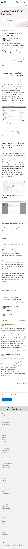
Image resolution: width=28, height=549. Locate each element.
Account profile (4, 437)
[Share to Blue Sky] (16, 409)
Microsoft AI (4, 480)
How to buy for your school (6, 467)
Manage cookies (20, 544)
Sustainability (4, 538)
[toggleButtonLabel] (26, 6)
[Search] (17, 2)
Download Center (4, 439)
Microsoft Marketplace (5, 512)
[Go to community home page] (5, 2)
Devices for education (5, 461)
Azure (3, 502)
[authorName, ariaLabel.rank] (4, 39)
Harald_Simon (7, 328)
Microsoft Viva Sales (7, 43)
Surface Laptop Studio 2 (5, 420)
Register (20, 2)
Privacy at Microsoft (5, 530)
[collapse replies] (14, 323)
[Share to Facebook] (9, 409)
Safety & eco (15, 545)
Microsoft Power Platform (6, 489)
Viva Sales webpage (15, 266)
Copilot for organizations (6, 422)
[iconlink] (4, 315)
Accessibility (4, 536)
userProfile (9, 310)
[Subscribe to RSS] (18, 409)
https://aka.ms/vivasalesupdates (9, 277)
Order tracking (4, 446)
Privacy (15, 544)
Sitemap (3, 544)
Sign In (24, 2)
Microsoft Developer (5, 504)
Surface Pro (3, 415)
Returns (3, 443)
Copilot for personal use (6, 424)
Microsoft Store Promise (6, 450)
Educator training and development (7, 469)
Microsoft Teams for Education (7, 463)
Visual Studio (4, 517)
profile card (5, 159)
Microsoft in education (5, 458)
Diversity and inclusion (5, 534)
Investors (3, 532)
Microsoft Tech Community (6, 510)
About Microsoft (4, 525)
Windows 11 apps (4, 431)
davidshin (8, 38)
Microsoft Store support (5, 441)
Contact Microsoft (9, 544)
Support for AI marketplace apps (7, 508)
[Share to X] (12, 409)
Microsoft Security (5, 482)
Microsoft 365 (4, 486)
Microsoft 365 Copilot (5, 493)
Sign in (7, 399)
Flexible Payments (5, 452)
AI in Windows (4, 426)
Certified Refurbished (5, 448)
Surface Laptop (4, 417)
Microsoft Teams (4, 491)
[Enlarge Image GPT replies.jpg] (14, 113)
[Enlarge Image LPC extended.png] (14, 207)
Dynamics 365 (4, 484)
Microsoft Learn (4, 506)
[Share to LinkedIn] (7, 409)
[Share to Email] (20, 409)
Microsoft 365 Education (6, 465)
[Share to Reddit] (14, 409)
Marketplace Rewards (5, 515)
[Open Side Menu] (1, 2)
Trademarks (9, 545)
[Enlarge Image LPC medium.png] (14, 187)
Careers (3, 523)
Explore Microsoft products (6, 428)
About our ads (4, 546)
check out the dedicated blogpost (13, 132)
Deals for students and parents (7, 471)
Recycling (20, 545)
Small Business (4, 495)
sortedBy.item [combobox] (22, 320)
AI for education (4, 474)
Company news (4, 527)
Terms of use (4, 545)
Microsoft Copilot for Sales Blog (8, 5)
